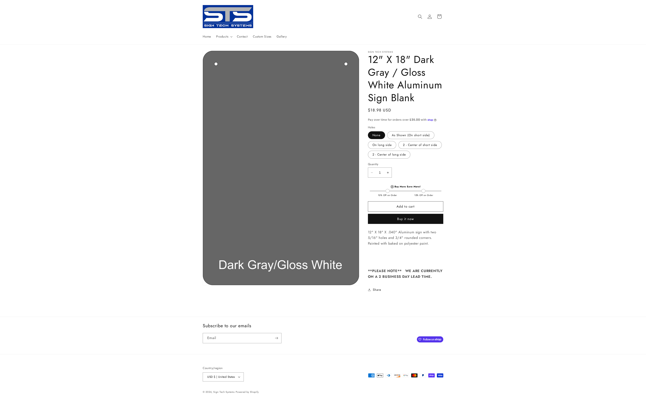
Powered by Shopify (247, 392)
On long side (382, 145)
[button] (224, 36)
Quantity (373, 164)
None (376, 135)
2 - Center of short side (420, 145)
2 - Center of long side (389, 154)
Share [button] (377, 290)
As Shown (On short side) (411, 135)
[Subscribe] (276, 338)
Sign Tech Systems (224, 392)
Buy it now (405, 218)
